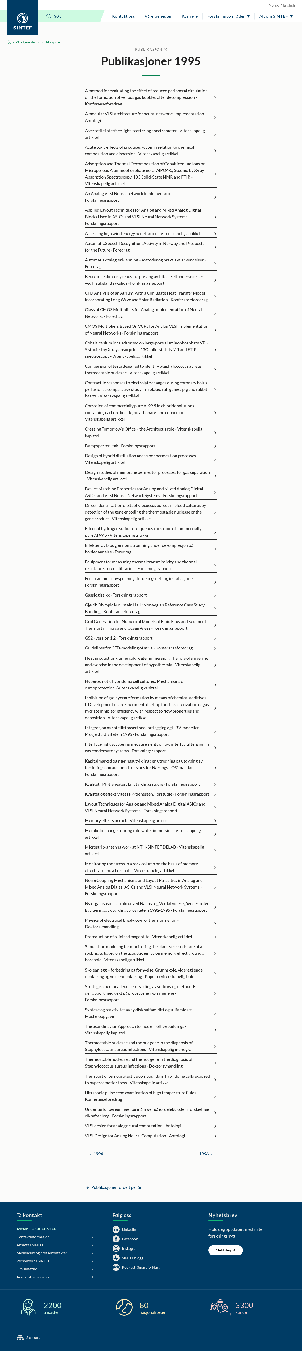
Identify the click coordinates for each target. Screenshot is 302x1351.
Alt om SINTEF (273, 16)
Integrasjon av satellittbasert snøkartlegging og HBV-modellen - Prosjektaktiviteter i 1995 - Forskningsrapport (143, 731)
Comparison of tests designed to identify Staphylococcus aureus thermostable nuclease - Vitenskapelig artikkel (143, 369)
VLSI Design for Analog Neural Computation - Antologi (135, 1135)
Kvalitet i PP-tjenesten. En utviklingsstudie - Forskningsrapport (142, 784)
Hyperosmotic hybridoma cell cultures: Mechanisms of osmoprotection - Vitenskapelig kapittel (135, 684)
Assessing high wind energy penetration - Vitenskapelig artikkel (142, 233)
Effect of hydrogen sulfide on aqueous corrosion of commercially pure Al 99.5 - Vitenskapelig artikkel (143, 532)
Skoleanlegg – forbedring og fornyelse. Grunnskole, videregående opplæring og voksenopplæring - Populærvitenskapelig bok (144, 973)
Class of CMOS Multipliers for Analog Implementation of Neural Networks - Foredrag (143, 313)
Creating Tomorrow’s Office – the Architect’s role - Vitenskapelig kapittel (143, 432)
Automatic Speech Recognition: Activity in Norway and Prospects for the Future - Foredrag (145, 247)
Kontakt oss (123, 16)
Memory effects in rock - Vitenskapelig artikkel (127, 820)
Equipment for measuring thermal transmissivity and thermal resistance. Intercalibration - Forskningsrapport (141, 565)
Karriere (190, 16)
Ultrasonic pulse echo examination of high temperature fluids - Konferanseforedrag (141, 1096)
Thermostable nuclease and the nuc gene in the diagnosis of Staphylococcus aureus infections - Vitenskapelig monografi (139, 1046)
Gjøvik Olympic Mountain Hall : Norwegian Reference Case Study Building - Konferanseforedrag (145, 608)
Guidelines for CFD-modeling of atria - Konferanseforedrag (139, 647)
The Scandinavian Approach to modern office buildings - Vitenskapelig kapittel (135, 1029)
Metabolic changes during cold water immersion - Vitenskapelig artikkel (143, 834)
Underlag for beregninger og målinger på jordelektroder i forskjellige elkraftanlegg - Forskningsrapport (147, 1112)
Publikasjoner (50, 42)
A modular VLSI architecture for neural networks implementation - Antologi (145, 117)
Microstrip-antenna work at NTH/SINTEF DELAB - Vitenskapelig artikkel (144, 850)
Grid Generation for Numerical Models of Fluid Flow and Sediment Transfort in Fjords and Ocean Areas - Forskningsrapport (145, 625)
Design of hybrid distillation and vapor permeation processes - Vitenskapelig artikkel (141, 459)
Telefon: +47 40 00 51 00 (36, 1228)
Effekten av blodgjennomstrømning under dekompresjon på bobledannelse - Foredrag (139, 548)
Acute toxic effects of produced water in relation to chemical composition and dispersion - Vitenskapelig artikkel (139, 150)
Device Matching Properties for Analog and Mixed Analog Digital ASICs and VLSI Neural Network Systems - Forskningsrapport (144, 492)
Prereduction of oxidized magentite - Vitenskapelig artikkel (138, 936)
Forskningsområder (226, 16)
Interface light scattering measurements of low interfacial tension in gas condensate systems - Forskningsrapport (147, 747)
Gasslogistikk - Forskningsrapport (116, 594)
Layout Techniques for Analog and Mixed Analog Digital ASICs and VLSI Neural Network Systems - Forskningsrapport (145, 807)
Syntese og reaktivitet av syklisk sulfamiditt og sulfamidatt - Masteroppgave (139, 1013)
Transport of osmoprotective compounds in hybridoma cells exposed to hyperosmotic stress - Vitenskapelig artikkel (147, 1079)
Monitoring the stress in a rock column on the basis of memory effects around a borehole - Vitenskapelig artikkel (141, 867)
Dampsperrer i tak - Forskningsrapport (120, 445)
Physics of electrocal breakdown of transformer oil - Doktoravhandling (132, 923)
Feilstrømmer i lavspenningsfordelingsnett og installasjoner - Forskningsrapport (140, 582)
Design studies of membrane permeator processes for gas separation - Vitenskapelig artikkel (147, 475)
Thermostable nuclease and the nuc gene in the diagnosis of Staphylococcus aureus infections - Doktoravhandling (139, 1062)
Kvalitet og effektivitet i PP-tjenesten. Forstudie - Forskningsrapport (147, 794)
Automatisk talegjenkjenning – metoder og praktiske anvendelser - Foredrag (145, 263)
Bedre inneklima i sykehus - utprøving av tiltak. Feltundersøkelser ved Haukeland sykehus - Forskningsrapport (144, 280)
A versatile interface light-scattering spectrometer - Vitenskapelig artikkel (145, 134)
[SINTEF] (22, 17)
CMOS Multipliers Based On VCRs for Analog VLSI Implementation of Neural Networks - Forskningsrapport (146, 329)
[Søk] (49, 16)
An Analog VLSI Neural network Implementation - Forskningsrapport (130, 197)
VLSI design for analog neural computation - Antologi (133, 1125)
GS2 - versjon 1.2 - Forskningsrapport (119, 638)
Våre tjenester (158, 16)
